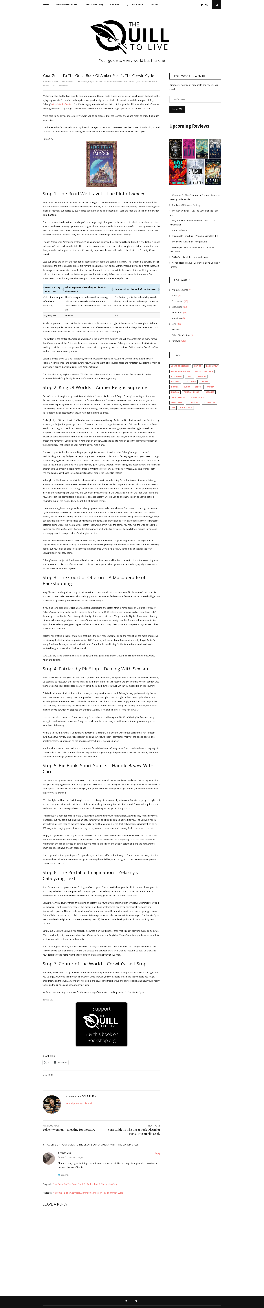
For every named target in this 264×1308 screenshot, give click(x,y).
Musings (176, 329)
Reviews (69, 81)
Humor (187, 387)
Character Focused (204, 371)
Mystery (210, 387)
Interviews (177, 318)
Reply (157, 1153)
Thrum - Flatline (179, 230)
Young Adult (186, 408)
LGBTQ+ (198, 387)
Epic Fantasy (190, 382)
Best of (197, 366)
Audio (174, 295)
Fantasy (204, 382)
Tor (173, 408)
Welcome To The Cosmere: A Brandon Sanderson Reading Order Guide (88, 1192)
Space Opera (176, 402)
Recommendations (67, 4)
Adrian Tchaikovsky (180, 366)
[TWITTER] (127, 1300)
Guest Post (177, 312)
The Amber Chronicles (113, 81)
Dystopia (175, 382)
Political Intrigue (192, 392)
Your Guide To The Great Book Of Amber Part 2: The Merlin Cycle (85, 1184)
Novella (175, 392)
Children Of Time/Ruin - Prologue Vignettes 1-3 (195, 235)
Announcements (180, 289)
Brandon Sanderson (180, 371)
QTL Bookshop (135, 4)
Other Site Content (181, 335)
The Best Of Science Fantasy (186, 205)
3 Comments (62, 85)
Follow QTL (177, 109)
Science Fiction (197, 397)
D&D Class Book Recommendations (190, 257)
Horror (174, 387)
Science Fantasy (178, 397)
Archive (114, 4)
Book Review (212, 366)
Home (46, 4)
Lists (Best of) (94, 4)
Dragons (202, 376)
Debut (189, 376)
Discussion (177, 306)
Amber (84, 81)
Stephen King (209, 402)
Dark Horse (176, 376)
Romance (210, 392)
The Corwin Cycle (132, 81)
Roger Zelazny (95, 81)
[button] (62, 289)
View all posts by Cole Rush (79, 1103)
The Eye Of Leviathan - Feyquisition (189, 241)
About (154, 4)
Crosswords (177, 301)
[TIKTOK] (137, 1300)
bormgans (64, 1153)
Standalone (192, 402)
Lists (174, 323)
